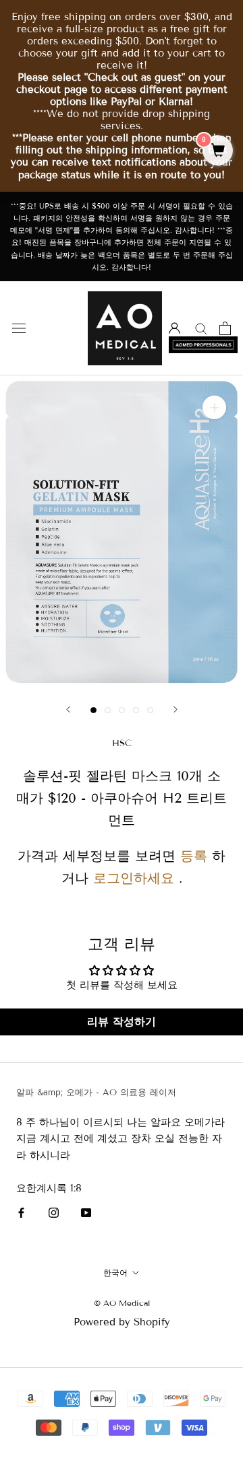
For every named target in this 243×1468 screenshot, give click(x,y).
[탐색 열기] (19, 328)
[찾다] (201, 328)
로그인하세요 (133, 878)
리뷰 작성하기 (121, 1021)
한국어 (115, 1273)
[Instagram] (54, 1212)
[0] (217, 151)
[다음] (175, 709)
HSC (122, 743)
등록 (193, 856)
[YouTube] (86, 1212)
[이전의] (68, 709)
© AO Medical (122, 1303)
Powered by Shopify (122, 1322)
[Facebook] (21, 1212)
